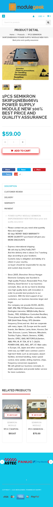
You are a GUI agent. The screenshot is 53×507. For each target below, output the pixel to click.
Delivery (8, 197)
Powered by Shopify (33, 490)
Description (10, 186)
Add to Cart (22, 150)
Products (21, 35)
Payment (8, 208)
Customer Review (13, 192)
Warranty (9, 203)
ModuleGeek (20, 490)
